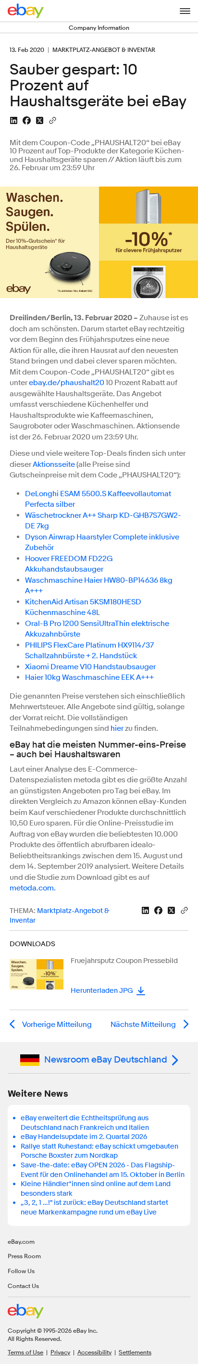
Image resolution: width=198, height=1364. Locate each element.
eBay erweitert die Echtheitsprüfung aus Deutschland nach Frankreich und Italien (85, 1123)
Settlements (135, 1352)
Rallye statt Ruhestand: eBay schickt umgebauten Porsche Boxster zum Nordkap (99, 1151)
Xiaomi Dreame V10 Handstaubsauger (90, 667)
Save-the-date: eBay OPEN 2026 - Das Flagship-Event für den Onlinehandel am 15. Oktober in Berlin (103, 1170)
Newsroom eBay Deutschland (105, 1059)
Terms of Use (25, 1352)
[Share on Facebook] (27, 120)
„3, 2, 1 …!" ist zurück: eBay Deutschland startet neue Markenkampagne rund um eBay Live (94, 1207)
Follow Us (21, 1271)
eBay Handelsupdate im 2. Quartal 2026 (84, 1136)
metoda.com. (33, 888)
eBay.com (21, 1241)
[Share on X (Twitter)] (40, 120)
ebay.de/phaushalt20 (66, 383)
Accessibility (94, 1352)
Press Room (24, 1256)
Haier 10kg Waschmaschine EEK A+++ (89, 677)
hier (117, 728)
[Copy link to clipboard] (53, 119)
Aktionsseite (54, 464)
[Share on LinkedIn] (14, 120)
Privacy (60, 1352)
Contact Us (23, 1285)
